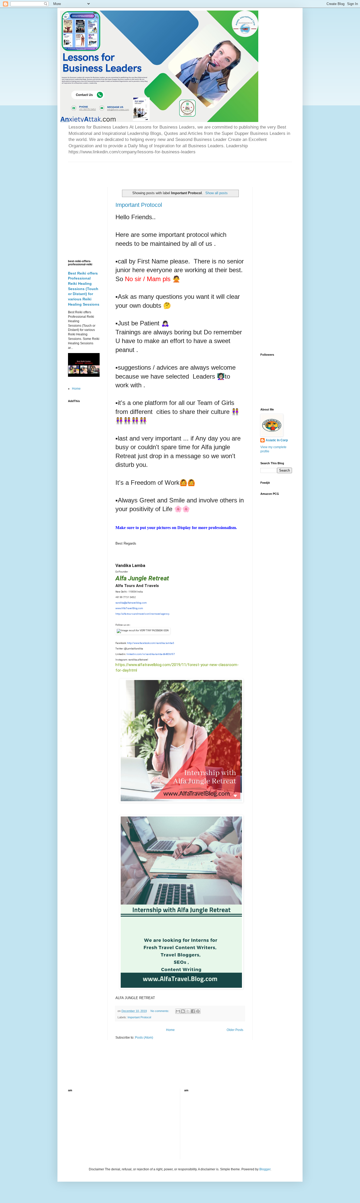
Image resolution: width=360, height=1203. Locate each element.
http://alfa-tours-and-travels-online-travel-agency (142, 614)
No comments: (160, 1011)
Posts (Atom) (144, 1037)
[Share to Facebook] (193, 1011)
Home (170, 1030)
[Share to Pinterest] (198, 1011)
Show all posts (216, 193)
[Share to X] (188, 1011)
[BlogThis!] (183, 1011)
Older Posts (235, 1030)
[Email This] (178, 1011)
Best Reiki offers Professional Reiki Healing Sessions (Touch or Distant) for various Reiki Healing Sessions (83, 288)
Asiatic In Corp (277, 440)
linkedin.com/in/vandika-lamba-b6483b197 (151, 654)
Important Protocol (138, 205)
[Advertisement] (129, 170)
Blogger (264, 1169)
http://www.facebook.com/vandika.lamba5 (150, 643)
